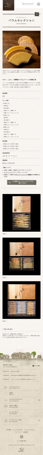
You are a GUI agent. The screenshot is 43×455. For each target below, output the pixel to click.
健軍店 (10, 170)
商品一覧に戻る (8, 329)
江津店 (5, 170)
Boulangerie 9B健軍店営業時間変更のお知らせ (19, 375)
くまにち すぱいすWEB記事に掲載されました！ (20, 379)
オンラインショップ (9, 172)
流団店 (15, 170)
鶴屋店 (30, 174)
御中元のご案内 (11, 371)
